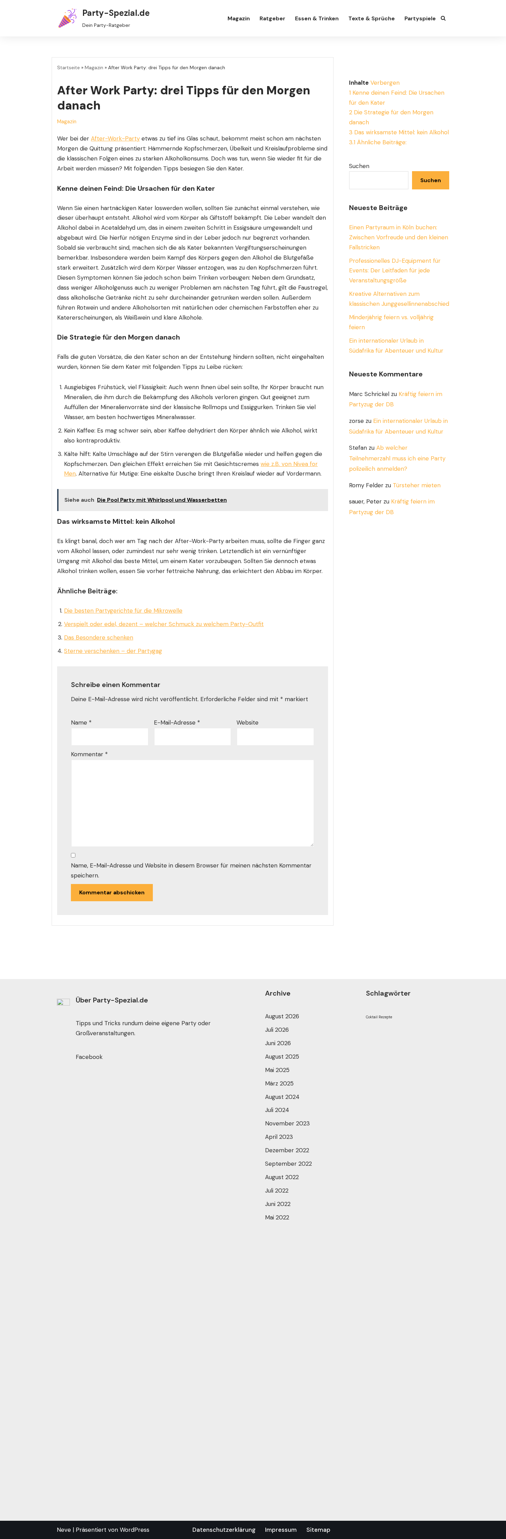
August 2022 (282, 1177)
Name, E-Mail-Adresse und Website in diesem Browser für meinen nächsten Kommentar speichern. (191, 870)
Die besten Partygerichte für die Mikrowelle (123, 610)
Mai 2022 (277, 1217)
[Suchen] (443, 18)
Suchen (359, 166)
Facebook (89, 1057)
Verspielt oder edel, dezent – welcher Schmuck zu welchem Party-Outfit (164, 624)
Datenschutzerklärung (223, 1529)
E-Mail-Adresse (177, 722)
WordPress (134, 1529)
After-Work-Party (115, 138)
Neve (64, 1529)
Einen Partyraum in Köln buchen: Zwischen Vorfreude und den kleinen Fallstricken (398, 237)
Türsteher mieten (417, 485)
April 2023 (279, 1137)
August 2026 (282, 1016)
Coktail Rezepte (379, 1017)
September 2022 (288, 1163)
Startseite (68, 67)
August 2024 (282, 1097)
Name (81, 722)
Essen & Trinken (317, 18)
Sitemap (318, 1529)
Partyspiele (420, 18)
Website (247, 722)
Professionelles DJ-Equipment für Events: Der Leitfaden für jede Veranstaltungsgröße (395, 270)
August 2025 (282, 1056)
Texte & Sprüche (371, 18)
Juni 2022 (278, 1204)
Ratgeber (272, 18)
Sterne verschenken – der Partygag (113, 651)
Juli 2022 (276, 1190)
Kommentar (89, 754)
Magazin (239, 18)
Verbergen (385, 82)
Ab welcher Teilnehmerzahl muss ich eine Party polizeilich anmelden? (397, 458)
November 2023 (287, 1123)
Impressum (281, 1529)
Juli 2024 (277, 1110)
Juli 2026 (277, 1029)
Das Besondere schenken (98, 637)
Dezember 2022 (287, 1150)
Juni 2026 (278, 1043)
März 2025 (279, 1083)
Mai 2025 (277, 1070)
